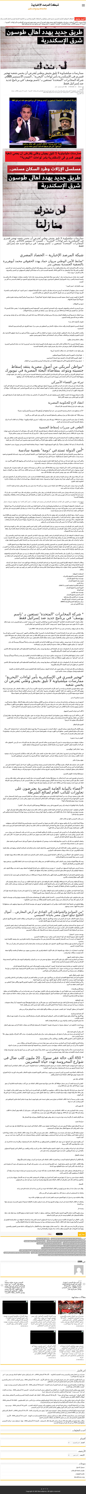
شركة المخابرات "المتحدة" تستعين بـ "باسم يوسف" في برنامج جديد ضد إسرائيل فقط (65, 1245)
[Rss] (47, 1489)
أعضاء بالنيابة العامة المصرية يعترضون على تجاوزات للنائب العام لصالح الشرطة (66, 1241)
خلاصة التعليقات (80, 1474)
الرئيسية (81, 22)
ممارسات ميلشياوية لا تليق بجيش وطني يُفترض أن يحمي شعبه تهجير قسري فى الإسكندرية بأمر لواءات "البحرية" (58, 1252)
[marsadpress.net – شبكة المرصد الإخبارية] (43, 6)
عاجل (56, 87)
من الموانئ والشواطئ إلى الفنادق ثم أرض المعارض (17, 1252)
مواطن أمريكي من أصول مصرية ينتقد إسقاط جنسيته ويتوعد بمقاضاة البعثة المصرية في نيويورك (62, 1255)
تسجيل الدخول (80, 1467)
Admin (80, 87)
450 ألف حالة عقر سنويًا (43, 1239)
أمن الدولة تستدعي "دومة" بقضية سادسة (35, 1241)
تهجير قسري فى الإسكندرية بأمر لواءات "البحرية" (49, 1243)
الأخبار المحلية (74, 22)
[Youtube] (41, 1489)
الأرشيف (82, 1455)
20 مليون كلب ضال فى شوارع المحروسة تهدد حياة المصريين (66, 1239)
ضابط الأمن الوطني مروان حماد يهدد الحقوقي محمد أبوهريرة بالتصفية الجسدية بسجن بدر (63, 1248)
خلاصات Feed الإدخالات (78, 1470)
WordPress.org (79, 1477)
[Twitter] (44, 1489)
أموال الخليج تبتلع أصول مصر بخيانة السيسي (74, 1243)
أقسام (83, 1442)
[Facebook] (45, 1489)
